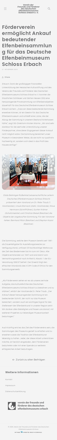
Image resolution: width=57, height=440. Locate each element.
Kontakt (8, 379)
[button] (5, 9)
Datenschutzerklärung (15, 391)
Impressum (10, 385)
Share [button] (7, 77)
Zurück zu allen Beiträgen (30, 359)
